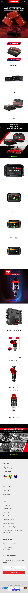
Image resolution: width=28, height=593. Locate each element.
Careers (5, 501)
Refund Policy (6, 512)
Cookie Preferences (8, 523)
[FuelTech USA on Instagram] (12, 467)
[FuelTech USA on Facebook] (4, 467)
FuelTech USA (11, 585)
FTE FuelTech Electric (9, 519)
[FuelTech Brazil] (10, 478)
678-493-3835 (10, 549)
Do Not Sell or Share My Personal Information (12, 531)
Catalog (5, 490)
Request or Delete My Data (10, 527)
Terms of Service (7, 516)
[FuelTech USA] (5, 478)
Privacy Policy (6, 505)
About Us (5, 498)
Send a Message (11, 543)
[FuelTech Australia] (15, 478)
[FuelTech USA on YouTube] (8, 467)
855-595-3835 (10, 547)
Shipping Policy (7, 509)
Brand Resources (7, 494)
